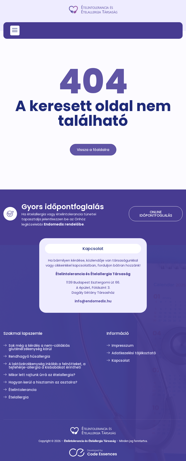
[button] (15, 30)
